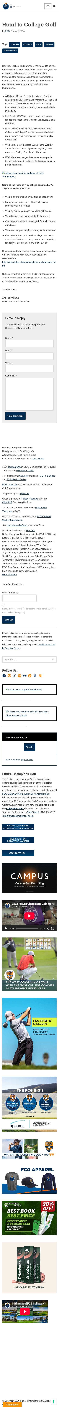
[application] (29, 915)
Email (8, 350)
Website (9, 363)
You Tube (30, 530)
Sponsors (24, 493)
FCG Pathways (10, 484)
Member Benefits (25, 470)
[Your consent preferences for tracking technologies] (54, 1402)
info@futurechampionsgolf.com (18, 815)
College (27, 44)
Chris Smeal (38, 458)
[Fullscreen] (52, 928)
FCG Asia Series (46, 475)
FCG (7, 31)
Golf (38, 44)
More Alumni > (9, 574)
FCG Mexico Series (16, 479)
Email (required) (11, 592)
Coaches (15, 44)
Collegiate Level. (15, 808)
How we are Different (17, 525)
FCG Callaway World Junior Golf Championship (25, 793)
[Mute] (47, 928)
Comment (11, 375)
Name (9, 338)
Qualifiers (24, 475)
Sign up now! (27, 759)
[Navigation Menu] (47, 6)
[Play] (6, 928)
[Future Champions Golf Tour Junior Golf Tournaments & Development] (11, 6)
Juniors (49, 44)
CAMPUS (7, 502)
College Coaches (29, 498)
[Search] (54, 6)
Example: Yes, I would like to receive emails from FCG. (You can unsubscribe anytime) (29, 611)
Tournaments (10, 51)
